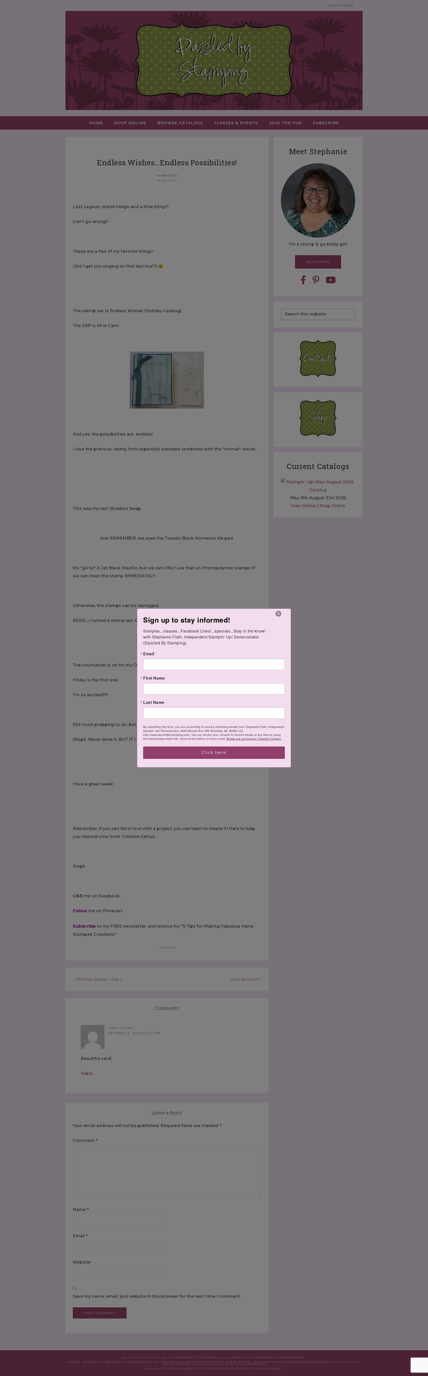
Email (148, 654)
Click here (214, 752)
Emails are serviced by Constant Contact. (254, 739)
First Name (154, 678)
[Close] (278, 613)
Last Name (153, 702)
